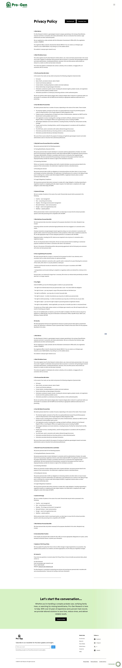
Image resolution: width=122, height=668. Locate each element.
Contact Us (81, 649)
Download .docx (82, 21)
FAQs (80, 651)
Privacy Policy (86, 661)
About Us (81, 641)
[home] (16, 5)
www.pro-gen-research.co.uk (46, 566)
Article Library (82, 646)
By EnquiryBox (112, 664)
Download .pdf (70, 21)
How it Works (82, 643)
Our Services (82, 638)
